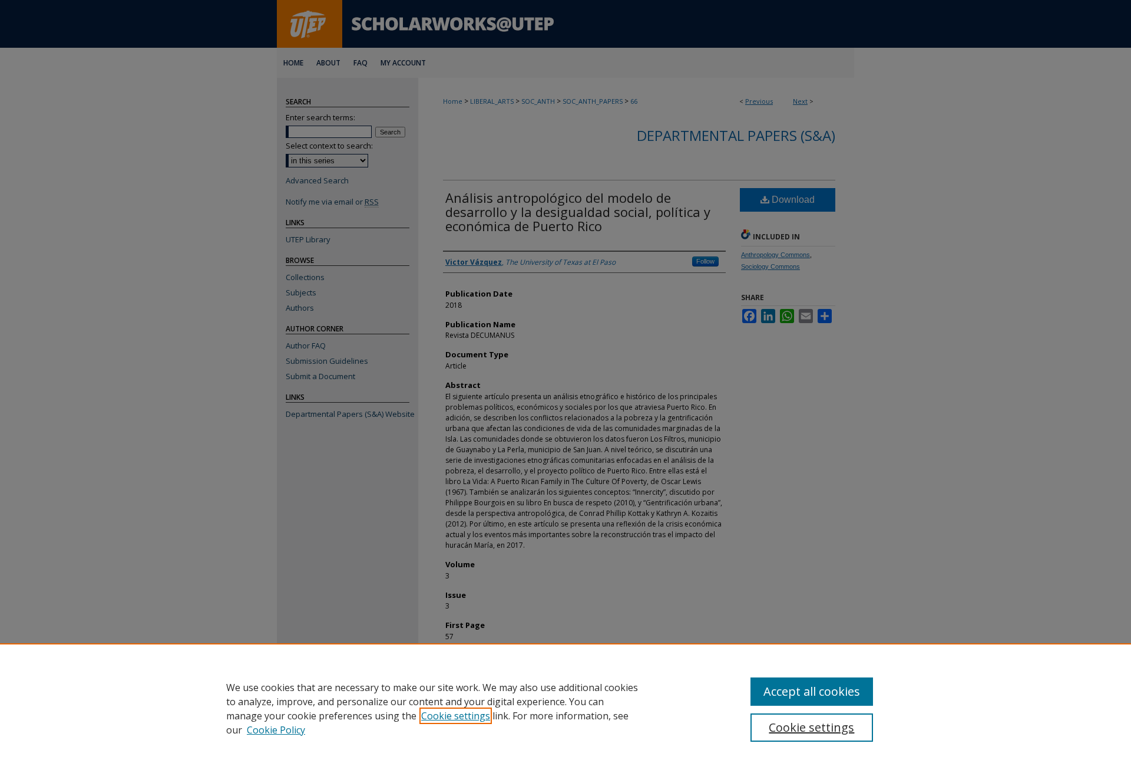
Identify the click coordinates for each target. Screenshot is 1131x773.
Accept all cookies (811, 691)
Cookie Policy (276, 729)
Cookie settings (455, 715)
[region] (565, 708)
